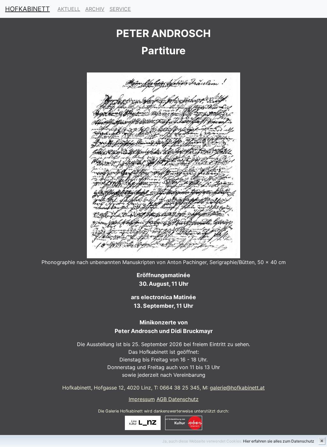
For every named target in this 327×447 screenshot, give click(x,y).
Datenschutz (183, 399)
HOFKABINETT (27, 9)
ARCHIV (94, 9)
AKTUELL (68, 9)
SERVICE (120, 9)
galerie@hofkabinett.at (237, 387)
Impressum (142, 399)
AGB (162, 399)
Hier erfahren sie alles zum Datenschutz (278, 441)
